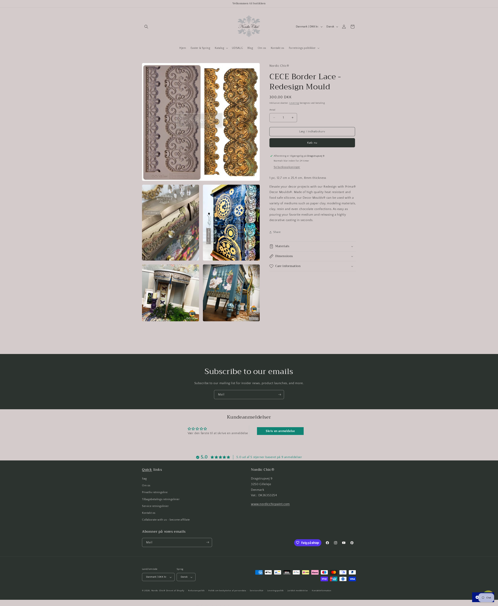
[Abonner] (279, 394)
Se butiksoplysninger (287, 167)
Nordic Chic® (158, 591)
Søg (144, 478)
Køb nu (312, 142)
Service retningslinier (155, 506)
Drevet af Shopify (175, 591)
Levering (294, 103)
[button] (146, 26)
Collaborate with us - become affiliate (166, 520)
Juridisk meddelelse (298, 590)
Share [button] (277, 232)
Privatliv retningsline (154, 492)
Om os (146, 485)
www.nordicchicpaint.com (270, 504)
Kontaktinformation (321, 590)
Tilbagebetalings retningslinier (161, 499)
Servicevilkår (256, 590)
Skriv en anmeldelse (280, 431)
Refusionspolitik (196, 590)
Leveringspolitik (275, 590)
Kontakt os (148, 513)
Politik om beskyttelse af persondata (227, 590)
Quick (147, 469)
